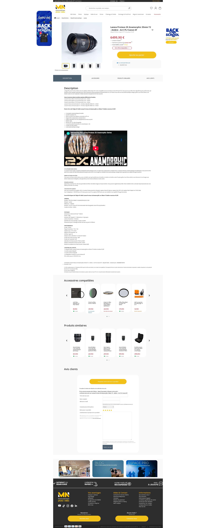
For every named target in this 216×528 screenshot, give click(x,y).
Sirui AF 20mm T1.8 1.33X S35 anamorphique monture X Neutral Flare (77, 349)
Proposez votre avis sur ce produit (108, 381)
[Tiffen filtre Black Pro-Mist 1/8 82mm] (124, 293)
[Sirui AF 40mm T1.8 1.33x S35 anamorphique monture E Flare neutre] (124, 338)
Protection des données (145, 501)
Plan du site (142, 506)
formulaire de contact (97, 418)
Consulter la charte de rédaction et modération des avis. (92, 388)
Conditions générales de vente (147, 500)
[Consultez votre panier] (160, 8)
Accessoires (95, 78)
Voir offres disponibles (121, 48)
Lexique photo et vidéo (145, 505)
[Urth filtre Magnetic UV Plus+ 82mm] (77, 293)
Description (67, 78)
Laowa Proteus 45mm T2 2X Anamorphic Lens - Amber (77, 99)
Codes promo (92, 501)
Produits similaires (123, 78)
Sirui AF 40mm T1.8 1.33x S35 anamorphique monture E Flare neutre (123, 349)
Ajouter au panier (136, 55)
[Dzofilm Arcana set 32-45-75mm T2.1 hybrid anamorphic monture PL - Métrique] (139, 338)
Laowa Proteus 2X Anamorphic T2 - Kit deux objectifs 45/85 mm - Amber (81, 105)
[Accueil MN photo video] (62, 9)
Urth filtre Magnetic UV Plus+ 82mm (76, 303)
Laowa (85, 18)
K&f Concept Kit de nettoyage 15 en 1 (138, 303)
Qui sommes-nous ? (144, 495)
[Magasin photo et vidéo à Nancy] (74, 468)
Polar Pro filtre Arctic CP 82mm (92, 303)
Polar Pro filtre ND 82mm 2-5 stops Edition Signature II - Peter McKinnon (108, 304)
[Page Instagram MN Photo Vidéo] (68, 506)
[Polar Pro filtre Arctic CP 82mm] (93, 293)
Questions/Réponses (119, 496)
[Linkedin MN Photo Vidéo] (76, 506)
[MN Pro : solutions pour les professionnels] (141, 468)
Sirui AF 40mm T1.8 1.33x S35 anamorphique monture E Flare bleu (92, 349)
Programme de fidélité (94, 500)
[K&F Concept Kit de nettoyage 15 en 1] (139, 293)
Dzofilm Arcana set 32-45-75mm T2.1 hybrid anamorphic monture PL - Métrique (138, 349)
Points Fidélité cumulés (117, 44)
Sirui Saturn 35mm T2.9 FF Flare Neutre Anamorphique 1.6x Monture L (107, 349)
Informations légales (144, 498)
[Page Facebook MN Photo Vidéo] (72, 506)
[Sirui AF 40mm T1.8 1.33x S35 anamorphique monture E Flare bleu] (93, 338)
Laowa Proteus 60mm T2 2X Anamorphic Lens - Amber (77, 100)
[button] (107, 316)
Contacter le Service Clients (121, 495)
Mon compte (117, 503)
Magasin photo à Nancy (120, 501)
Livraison (115, 498)
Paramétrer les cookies (145, 503)
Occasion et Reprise (93, 503)
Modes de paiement (119, 500)
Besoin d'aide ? (156, 1)
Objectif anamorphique (76, 18)
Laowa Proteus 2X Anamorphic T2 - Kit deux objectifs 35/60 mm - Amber (81, 104)
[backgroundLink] (26, 264)
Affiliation (90, 498)
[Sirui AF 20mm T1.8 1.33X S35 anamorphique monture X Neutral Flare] (77, 338)
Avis (150, 78)
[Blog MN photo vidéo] (108, 468)
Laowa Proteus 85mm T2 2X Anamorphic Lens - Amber (77, 102)
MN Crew (90, 505)
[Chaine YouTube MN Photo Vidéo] (59, 506)
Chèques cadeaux (93, 495)
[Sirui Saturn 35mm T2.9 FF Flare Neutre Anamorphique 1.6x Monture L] (108, 338)
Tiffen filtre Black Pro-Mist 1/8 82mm (123, 303)
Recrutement (142, 496)
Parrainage (91, 496)
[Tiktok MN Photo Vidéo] (64, 506)
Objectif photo (65, 18)
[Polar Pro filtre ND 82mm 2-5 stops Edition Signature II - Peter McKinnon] (108, 293)
